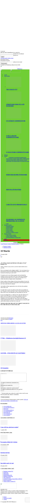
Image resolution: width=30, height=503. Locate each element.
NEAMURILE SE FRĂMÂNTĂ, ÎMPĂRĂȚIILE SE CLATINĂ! (15, 220)
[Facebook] (3, 259)
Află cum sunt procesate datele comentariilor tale (14, 400)
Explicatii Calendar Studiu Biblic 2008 (16, 158)
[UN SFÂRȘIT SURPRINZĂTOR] (13, 118)
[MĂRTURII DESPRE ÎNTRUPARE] (13, 172)
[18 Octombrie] (8, 365)
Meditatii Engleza (15, 244)
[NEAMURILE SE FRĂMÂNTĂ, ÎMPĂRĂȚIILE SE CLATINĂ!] (13, 216)
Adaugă (6, 240)
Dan (1, 320)
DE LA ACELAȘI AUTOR (19, 323)
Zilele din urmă (25, 161)
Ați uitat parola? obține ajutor (7, 58)
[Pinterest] (13, 259)
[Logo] (6, 72)
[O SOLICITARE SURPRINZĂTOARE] (13, 149)
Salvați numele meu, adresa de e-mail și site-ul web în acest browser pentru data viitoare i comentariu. (14, 394)
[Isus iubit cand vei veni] (4, 460)
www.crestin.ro (6, 415)
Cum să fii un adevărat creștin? (9, 427)
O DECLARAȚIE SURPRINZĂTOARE (12, 136)
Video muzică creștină (11, 235)
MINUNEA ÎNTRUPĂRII (13, 189)
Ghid (5, 238)
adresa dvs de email (17, 62)
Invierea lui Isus (5, 452)
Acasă (5, 74)
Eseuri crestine (9, 230)
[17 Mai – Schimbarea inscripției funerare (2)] (8, 335)
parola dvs (15, 55)
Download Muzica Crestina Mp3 (13, 237)
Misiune (6, 155)
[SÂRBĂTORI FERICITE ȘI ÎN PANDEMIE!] (13, 101)
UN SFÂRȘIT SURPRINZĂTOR (15, 121)
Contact (5, 499)
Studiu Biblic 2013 (18, 161)
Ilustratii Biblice (9, 227)
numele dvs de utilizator (18, 53)
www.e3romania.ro (7, 413)
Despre (4, 496)
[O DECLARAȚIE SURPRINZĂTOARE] (13, 133)
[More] (23, 259)
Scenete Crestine (9, 231)
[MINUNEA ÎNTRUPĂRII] (13, 187)
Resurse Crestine (8, 225)
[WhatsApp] (18, 259)
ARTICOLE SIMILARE (7, 323)
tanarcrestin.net (6, 412)
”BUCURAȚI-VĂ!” (12, 89)
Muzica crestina (7, 233)
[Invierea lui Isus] (4, 450)
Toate (7, 157)
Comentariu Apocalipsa (14, 157)
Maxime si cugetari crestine (12, 232)
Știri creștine (7, 76)
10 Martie (10, 319)
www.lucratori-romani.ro (8, 407)
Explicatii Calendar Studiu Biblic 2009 (17, 159)
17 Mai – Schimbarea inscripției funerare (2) (13, 338)
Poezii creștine (9, 228)
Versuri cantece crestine (11, 236)
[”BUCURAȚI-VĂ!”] (13, 86)
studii (7, 223)
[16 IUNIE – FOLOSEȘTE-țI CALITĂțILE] (8, 350)
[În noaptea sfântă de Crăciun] (4, 439)
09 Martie (11, 318)
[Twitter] (8, 259)
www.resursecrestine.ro (8, 410)
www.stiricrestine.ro (7, 411)
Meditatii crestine (10, 226)
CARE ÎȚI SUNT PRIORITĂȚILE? (16, 204)
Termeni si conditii (7, 498)
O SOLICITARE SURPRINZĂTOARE (17, 152)
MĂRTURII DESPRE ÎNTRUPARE (16, 174)
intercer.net (5, 408)
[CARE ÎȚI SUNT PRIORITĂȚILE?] (13, 201)
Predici (5, 156)
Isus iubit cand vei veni (7, 463)
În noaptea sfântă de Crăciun (9, 442)
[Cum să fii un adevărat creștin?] (4, 424)
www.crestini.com (7, 406)
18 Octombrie (4, 368)
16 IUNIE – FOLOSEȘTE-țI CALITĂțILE (13, 353)
